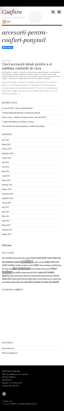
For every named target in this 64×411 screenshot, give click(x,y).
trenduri (51, 272)
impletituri (24, 268)
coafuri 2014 (49, 261)
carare (49, 257)
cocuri (49, 74)
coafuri (36, 74)
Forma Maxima (8, 348)
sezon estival (15, 76)
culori (36, 264)
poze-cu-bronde (36, 268)
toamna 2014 (42, 272)
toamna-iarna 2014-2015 (29, 272)
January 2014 (6, 189)
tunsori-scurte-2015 (44, 76)
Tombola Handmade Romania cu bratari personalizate (21, 112)
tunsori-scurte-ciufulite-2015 (17, 78)
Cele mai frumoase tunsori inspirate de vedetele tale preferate (23, 126)
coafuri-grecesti (39, 262)
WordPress (13, 404)
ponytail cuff (6, 76)
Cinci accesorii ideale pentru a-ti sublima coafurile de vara (27, 66)
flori (10, 268)
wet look (44, 281)
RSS (9, 21)
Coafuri (15, 72)
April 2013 (6, 220)
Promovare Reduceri (10, 352)
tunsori (5, 275)
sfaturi (53, 268)
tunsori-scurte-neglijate (35, 78)
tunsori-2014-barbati (16, 275)
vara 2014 (28, 281)
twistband (46, 78)
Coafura (6, 401)
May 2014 (5, 171)
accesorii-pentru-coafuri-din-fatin (37, 72)
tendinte (7, 271)
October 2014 (7, 149)
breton (33, 257)
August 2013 (6, 202)
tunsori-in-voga (48, 279)
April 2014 (6, 176)
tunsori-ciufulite (31, 76)
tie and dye (17, 272)
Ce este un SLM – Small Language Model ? (17, 108)
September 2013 (8, 198)
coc (57, 261)
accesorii (22, 72)
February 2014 (7, 184)
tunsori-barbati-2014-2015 (45, 275)
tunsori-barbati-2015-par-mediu (22, 279)
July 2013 (5, 207)
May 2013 (5, 216)
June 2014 (5, 166)
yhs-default (53, 281)
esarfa (54, 74)
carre (54, 257)
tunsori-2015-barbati (29, 275)
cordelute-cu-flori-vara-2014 (24, 265)
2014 (3, 258)
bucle (44, 257)
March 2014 (6, 180)
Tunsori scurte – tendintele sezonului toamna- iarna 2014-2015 (24, 117)
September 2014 (8, 153)
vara (22, 282)
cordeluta (11, 265)
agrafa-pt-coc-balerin (26, 74)
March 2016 (6, 144)
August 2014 (6, 158)
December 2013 (7, 194)
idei (14, 268)
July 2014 (5, 162)
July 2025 (5, 140)
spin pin (23, 76)
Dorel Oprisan (6, 72)
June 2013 (5, 211)
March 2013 (6, 225)
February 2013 (7, 229)
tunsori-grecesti (37, 279)
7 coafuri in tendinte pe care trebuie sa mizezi (17, 121)
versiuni (36, 281)
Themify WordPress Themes (27, 404)
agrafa (16, 74)
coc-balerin (43, 74)
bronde (38, 257)
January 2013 (6, 234)
